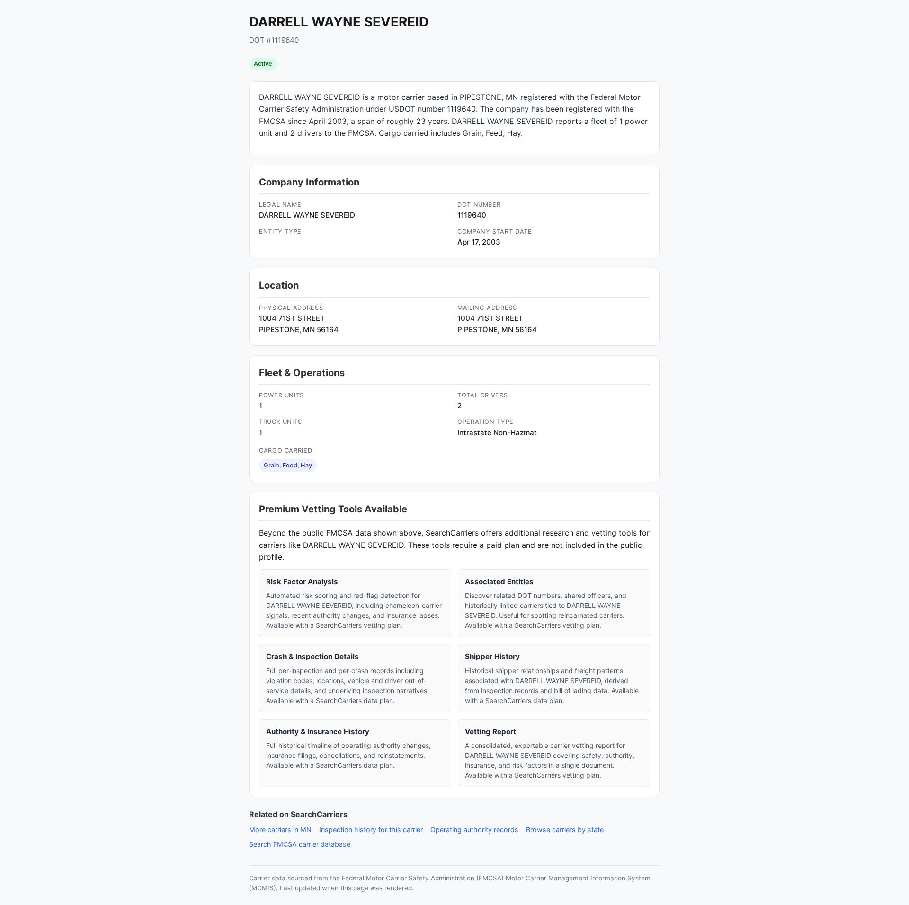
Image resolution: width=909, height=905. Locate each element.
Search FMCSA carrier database (299, 844)
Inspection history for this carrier (371, 830)
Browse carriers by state (565, 830)
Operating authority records (474, 830)
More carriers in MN (280, 830)
